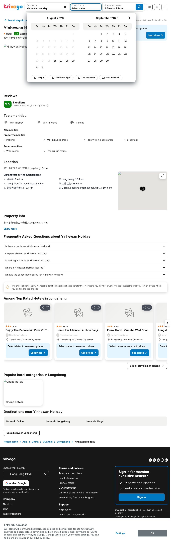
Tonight (41, 77)
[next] (130, 18)
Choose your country (14, 467)
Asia (24, 441)
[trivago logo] (13, 7)
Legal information (67, 478)
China (34, 441)
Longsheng (63, 441)
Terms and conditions (69, 473)
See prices (154, 35)
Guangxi (47, 441)
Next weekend (113, 77)
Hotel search (10, 441)
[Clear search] (65, 7)
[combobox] (47, 8)
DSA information (66, 487)
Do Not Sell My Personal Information (77, 492)
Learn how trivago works (71, 514)
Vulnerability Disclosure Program (75, 497)
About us (7, 504)
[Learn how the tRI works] (47, 105)
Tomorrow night (63, 77)
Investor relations (12, 513)
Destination (32, 5)
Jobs (5, 508)
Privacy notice (65, 482)
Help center (64, 509)
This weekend (88, 77)
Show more (10, 228)
